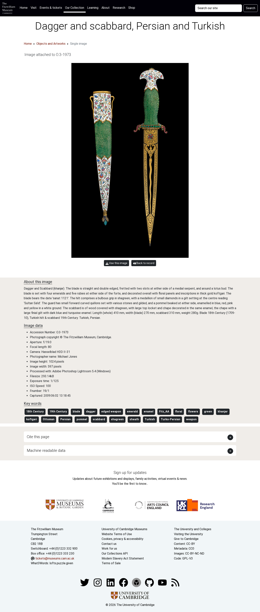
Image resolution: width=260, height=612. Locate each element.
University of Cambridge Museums (124, 529)
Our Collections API (115, 553)
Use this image (117, 263)
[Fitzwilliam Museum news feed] (175, 582)
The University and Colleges (192, 529)
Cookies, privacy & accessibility (122, 539)
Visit (34, 8)
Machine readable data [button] (46, 450)
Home (24, 8)
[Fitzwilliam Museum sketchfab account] (136, 582)
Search (250, 8)
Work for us (109, 548)
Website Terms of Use (117, 534)
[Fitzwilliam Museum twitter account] (85, 582)
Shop (131, 8)
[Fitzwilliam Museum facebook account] (110, 582)
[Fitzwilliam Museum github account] (149, 582)
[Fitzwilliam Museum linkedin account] (123, 582)
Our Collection (74, 8)
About (105, 8)
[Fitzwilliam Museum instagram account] (98, 582)
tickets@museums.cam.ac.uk (54, 558)
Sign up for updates (130, 472)
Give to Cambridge (186, 539)
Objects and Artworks (50, 43)
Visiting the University (188, 534)
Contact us (109, 544)
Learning (92, 8)
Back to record (145, 263)
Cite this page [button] (38, 437)
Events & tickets (51, 8)
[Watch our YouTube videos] (162, 582)
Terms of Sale (111, 563)
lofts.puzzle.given (61, 563)
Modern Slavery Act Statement (123, 558)
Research (119, 8)
